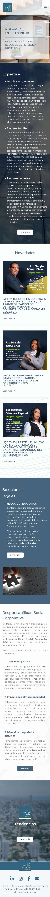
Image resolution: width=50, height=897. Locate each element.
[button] (45, 7)
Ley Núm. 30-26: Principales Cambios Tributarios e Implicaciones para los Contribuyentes (23, 379)
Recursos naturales (18, 178)
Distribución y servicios (20, 81)
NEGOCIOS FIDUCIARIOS (22, 503)
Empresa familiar (17, 128)
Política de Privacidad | (16, 889)
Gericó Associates (38, 886)
